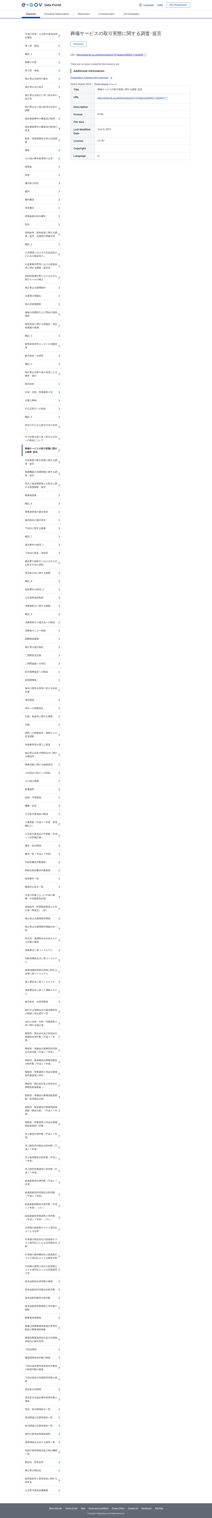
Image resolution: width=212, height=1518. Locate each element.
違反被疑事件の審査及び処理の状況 (41, 129)
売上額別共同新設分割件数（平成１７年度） (41, 1147)
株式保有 (29, 384)
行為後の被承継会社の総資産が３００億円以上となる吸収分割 (41, 1256)
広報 (27, 724)
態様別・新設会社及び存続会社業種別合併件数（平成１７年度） (41, 1037)
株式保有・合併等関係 (36, 1001)
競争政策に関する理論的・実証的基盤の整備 (41, 326)
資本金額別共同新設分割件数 (40, 1289)
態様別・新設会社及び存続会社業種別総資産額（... (41, 1085)
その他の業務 (32, 781)
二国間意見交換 (33, 655)
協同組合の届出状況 (35, 520)
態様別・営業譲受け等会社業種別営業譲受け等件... (41, 1074)
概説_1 (28, 54)
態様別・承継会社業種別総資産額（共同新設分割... (41, 1097)
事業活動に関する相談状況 (39, 764)
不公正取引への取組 (35, 408)
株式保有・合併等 (34, 355)
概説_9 (28, 614)
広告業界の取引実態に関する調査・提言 (41, 462)
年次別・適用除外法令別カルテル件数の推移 (41, 940)
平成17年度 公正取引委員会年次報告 (41, 36)
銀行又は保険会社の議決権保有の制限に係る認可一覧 (41, 1012)
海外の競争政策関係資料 (37, 1434)
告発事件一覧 (32, 878)
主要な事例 (30, 400)
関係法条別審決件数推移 (37, 870)
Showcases (84, 14)
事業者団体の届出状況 (36, 512)
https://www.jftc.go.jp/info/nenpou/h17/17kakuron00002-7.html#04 (109, 55)
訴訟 (27, 224)
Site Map (159, 1508)
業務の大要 (30, 62)
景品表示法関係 (33, 1389)
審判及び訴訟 (32, 183)
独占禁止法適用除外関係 (37, 918)
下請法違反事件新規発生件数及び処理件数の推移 (41, 1368)
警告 (27, 150)
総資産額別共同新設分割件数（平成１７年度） (40, 1194)
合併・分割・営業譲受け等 (39, 392)
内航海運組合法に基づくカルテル (41, 960)
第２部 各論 (32, 70)
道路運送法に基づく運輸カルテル (41, 992)
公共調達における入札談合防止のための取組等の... (41, 254)
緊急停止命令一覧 (34, 887)
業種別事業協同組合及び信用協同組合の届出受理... (41, 1339)
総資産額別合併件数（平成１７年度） (41, 1182)
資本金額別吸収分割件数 (37, 1298)
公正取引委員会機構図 (36, 1490)
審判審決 (29, 199)
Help (83, 1508)
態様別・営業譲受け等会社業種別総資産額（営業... (41, 1124)
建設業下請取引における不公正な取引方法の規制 (41, 563)
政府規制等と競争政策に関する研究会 (41, 1480)
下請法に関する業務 (35, 528)
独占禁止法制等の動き (36, 78)
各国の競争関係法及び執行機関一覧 (41, 1452)
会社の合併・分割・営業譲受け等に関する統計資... (41, 1023)
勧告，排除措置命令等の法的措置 (41, 140)
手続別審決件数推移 (35, 862)
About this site (55, 1508)
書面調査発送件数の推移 (37, 1357)
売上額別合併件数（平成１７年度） (41, 1136)
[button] (146, 5)
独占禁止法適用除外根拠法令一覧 (41, 928)
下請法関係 (30, 1349)
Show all (113, 84)
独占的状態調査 (33, 304)
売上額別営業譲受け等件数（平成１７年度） (41, 1171)
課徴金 (28, 166)
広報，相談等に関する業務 (39, 716)
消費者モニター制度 (35, 630)
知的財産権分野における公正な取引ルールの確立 (41, 278)
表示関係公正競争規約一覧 (39, 1425)
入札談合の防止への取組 (37, 773)
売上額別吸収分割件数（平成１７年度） (41, 1159)
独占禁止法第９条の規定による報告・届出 (41, 374)
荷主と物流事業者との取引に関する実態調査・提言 (41, 485)
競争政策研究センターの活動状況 (41, 346)
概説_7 (28, 536)
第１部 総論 (32, 46)
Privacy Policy (118, 1508)
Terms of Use (71, 1508)
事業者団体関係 (33, 1318)
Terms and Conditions (98, 1508)
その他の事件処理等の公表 (39, 158)
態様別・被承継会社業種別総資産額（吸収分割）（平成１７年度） (41, 1110)
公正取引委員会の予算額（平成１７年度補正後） (41, 836)
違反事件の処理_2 (34, 589)
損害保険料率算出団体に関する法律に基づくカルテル (41, 972)
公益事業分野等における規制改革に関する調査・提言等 (41, 266)
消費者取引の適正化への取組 (40, 622)
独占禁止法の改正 (34, 87)
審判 (27, 191)
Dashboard (146, 1508)
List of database (131, 14)
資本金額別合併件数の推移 (39, 1281)
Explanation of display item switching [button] (89, 77)
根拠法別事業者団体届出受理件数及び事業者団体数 (41, 1328)
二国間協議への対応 (35, 663)
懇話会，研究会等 (34, 1462)
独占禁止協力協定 (34, 647)
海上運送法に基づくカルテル (40, 982)
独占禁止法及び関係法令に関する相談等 (41, 755)
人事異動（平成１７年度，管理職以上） (41, 824)
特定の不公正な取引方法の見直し (41, 427)
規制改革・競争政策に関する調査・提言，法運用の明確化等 (41, 234)
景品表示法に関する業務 (37, 573)
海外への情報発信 (34, 708)
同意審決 (29, 208)
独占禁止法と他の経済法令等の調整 (41, 109)
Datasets (31, 14)
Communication (106, 14)
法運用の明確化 (33, 296)
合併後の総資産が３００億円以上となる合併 (41, 1229)
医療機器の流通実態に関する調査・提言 (41, 474)
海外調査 (29, 700)
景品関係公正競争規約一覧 (39, 1417)
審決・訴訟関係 (33, 845)
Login (160, 5)
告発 (27, 175)
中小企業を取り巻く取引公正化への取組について (41, 438)
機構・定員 (30, 806)
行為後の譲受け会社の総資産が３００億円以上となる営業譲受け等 (41, 1269)
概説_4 (28, 364)
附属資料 (29, 789)
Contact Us (133, 1508)
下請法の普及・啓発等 (36, 553)
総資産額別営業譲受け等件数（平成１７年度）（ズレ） (40, 1218)
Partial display (101, 84)
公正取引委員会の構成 (36, 814)
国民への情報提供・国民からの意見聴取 (41, 735)
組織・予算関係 (33, 797)
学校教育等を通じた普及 (37, 744)
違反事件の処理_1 (34, 545)
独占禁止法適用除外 (35, 287)
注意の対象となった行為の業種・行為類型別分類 (40, 897)
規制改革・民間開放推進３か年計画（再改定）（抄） (41, 908)
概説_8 (28, 581)
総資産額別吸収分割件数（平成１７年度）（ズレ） (41, 1206)
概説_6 (28, 503)
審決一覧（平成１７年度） (39, 854)
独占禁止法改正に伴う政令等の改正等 (41, 97)
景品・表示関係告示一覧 (37, 1409)
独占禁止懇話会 (33, 1470)
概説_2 (28, 244)
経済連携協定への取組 (36, 672)
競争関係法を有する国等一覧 (40, 1442)
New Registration (178, 5)
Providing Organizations (56, 14)
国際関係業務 (32, 639)
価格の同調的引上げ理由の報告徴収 (41, 314)
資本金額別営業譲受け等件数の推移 (41, 1308)
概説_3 (28, 336)
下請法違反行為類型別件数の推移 (41, 1379)
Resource (79, 44)
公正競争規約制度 (34, 597)
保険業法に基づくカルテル (39, 950)
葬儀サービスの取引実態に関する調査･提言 (41, 450)
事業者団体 (30, 495)
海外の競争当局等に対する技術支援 (41, 690)
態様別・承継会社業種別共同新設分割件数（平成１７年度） (41, 1050)
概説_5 (28, 417)
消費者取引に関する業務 (37, 606)
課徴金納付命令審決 (35, 216)
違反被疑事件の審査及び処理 (40, 118)
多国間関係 (30, 680)
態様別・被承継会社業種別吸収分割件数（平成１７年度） (41, 1062)
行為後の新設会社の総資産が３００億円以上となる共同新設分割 (41, 1242)
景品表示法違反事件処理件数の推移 (41, 1399)
